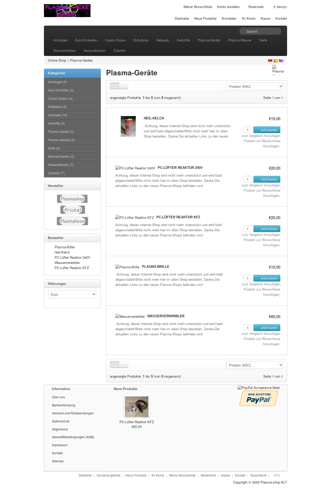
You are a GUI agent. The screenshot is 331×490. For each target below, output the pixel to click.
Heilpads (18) (57, 115)
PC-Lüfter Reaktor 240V (72, 257)
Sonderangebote (109, 475)
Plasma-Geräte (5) (61, 131)
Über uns (58, 397)
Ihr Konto (248, 18)
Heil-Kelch (62, 252)
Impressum (59, 445)
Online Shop (57, 60)
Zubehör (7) (56, 173)
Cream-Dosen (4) (60, 98)
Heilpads (162, 40)
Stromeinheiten (64, 50)
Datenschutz (61, 421)
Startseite (182, 18)
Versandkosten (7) (61, 164)
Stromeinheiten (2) (61, 156)
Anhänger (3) (57, 82)
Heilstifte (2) (56, 123)
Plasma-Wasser (240, 40)
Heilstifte (183, 40)
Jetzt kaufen (268, 129)
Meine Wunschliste (198, 6)
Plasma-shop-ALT (273, 482)
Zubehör (120, 50)
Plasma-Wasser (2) (61, 140)
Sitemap (58, 461)
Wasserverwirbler (67, 262)
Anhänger (60, 40)
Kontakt (281, 18)
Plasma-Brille (64, 246)
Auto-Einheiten (86, 40)
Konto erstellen (228, 6)
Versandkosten (95, 50)
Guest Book (258, 475)
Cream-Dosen (115, 40)
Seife (263, 40)
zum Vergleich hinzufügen (261, 135)
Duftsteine (140, 40)
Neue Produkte (205, 18)
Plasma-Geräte (209, 40)
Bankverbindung (63, 405)
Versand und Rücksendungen (73, 413)
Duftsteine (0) (57, 106)
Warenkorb (208, 475)
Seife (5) (54, 148)
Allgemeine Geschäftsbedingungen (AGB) (73, 433)
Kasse (265, 18)
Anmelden (229, 18)
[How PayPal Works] (259, 387)
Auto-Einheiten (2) (61, 90)
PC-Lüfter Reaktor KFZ (72, 267)
